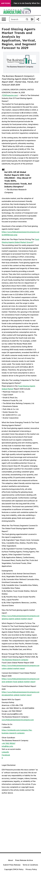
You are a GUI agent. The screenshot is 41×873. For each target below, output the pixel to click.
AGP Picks (5, 3)
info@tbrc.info (7, 746)
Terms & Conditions (30, 865)
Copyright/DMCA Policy (13, 869)
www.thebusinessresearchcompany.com (18, 720)
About (10, 860)
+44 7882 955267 (8, 743)
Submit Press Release (11, 865)
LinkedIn (5, 752)
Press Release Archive (24, 860)
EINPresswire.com (10, 95)
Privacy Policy (31, 869)
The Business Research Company (15, 660)
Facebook (6, 755)
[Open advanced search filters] (32, 19)
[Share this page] (37, 19)
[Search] (27, 19)
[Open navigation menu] (4, 19)
